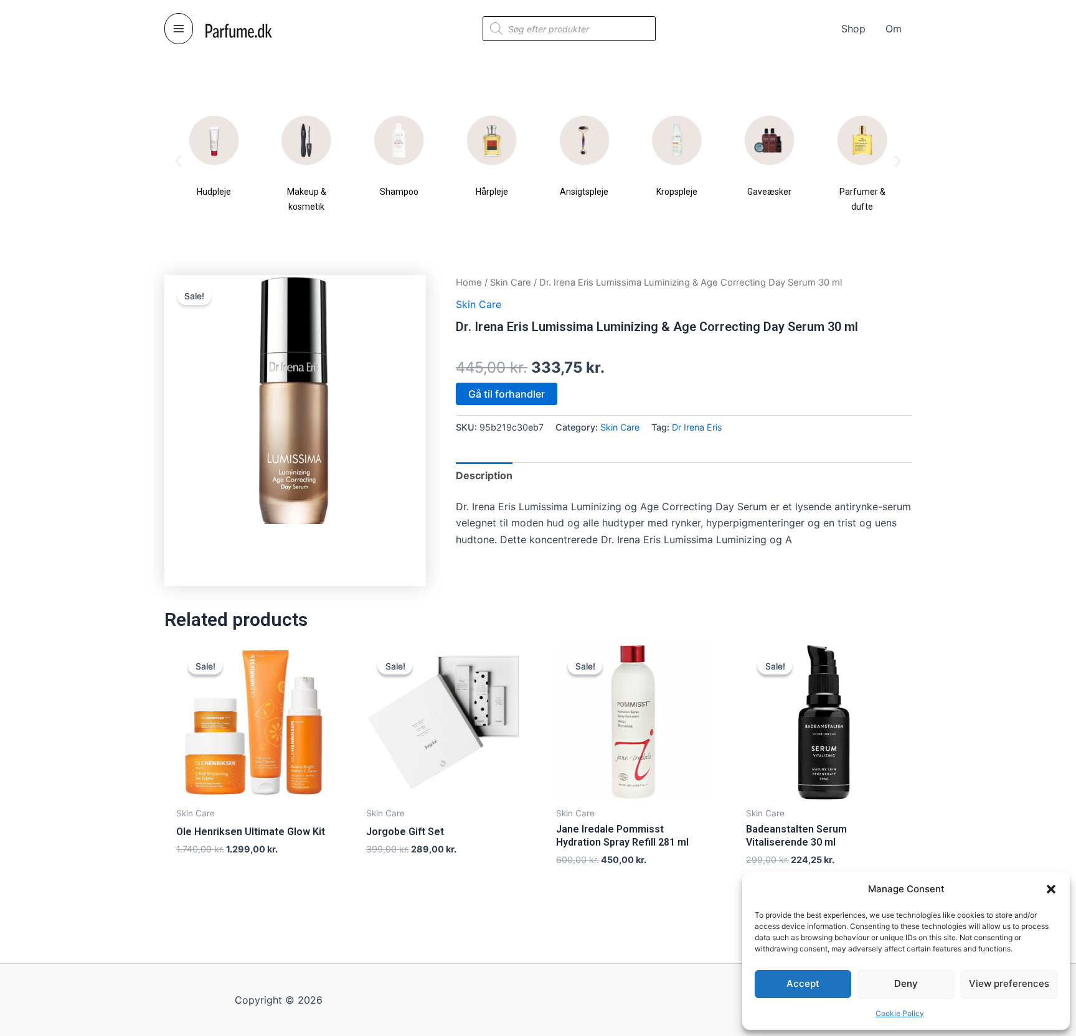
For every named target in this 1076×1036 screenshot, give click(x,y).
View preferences (1009, 983)
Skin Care (510, 282)
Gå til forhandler (506, 394)
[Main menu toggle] (178, 28)
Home (469, 282)
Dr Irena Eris (697, 427)
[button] (1051, 889)
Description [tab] (484, 475)
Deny (906, 983)
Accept (802, 983)
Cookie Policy (899, 1013)
